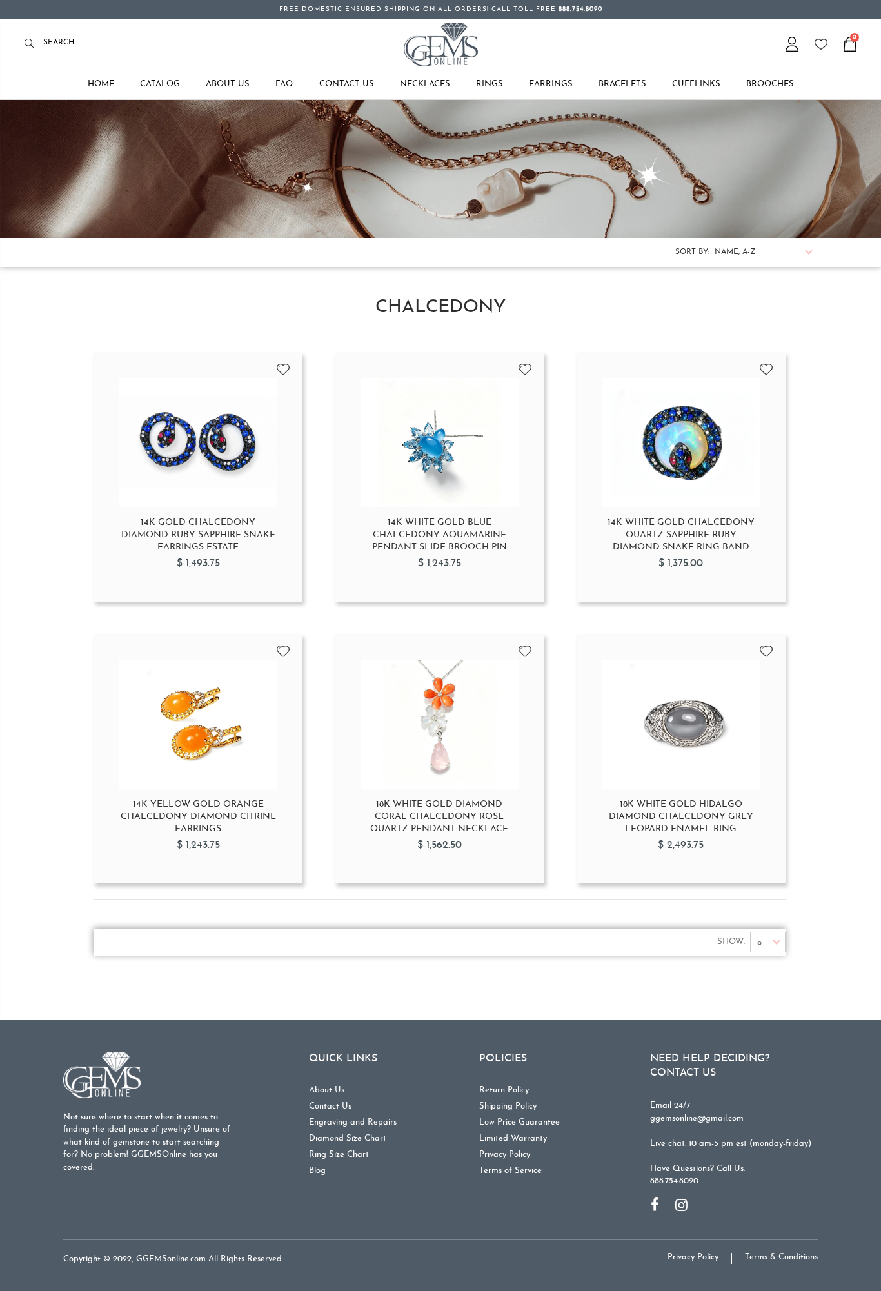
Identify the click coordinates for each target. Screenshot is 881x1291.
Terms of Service (510, 1171)
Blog (317, 1171)
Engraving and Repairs (353, 1122)
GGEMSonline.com (171, 1259)
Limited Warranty (513, 1138)
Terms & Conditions (781, 1257)
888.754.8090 (674, 1181)
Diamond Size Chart (347, 1138)
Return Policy (504, 1090)
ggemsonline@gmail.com (697, 1118)
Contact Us (330, 1106)
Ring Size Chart (339, 1154)
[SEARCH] (33, 44)
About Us (326, 1090)
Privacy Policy (504, 1154)
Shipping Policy (508, 1106)
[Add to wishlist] (283, 365)
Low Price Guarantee (519, 1122)
